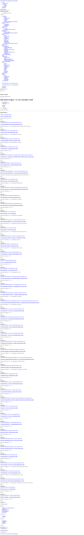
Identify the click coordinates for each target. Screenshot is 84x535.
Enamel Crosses (6, 76)
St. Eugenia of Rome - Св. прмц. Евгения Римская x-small (10, 472)
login (3, 96)
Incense (3, 73)
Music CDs (6, 25)
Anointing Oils (6, 46)
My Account (4, 520)
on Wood (5, 67)
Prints (5, 69)
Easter (3, 34)
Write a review (6, 109)
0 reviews (1, 109)
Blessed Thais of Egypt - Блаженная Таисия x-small (9, 432)
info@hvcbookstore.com (4, 530)
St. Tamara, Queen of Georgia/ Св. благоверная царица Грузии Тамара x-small (13, 278)
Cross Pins (6, 48)
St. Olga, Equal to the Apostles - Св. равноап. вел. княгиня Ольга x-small (12, 237)
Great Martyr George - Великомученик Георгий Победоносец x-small (12, 318)
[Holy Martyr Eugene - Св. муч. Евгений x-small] (10, 84)
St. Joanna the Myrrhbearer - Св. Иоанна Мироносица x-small (11, 424)
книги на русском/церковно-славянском (11, 21)
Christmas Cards (6, 57)
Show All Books (4, 30)
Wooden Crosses (6, 53)
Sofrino (6, 102)
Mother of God (6, 66)
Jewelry (5, 20)
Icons (5, 39)
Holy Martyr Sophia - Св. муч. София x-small (8, 213)
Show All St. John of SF (6, 22)
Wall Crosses (6, 52)
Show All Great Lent (5, 33)
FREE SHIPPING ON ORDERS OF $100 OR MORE (9, 0)
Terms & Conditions (5, 511)
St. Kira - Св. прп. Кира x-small (5, 116)
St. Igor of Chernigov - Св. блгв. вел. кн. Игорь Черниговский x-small (12, 464)
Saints (5, 70)
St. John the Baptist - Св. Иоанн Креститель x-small (9, 148)
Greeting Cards (4, 56)
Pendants (5, 68)
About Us (3, 508)
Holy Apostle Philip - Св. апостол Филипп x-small (8, 270)
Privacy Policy (4, 510)
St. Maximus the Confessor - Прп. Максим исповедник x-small (10, 367)
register (6, 96)
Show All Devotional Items (6, 54)
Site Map (3, 516)
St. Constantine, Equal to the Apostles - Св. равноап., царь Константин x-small (13, 294)
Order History (4, 521)
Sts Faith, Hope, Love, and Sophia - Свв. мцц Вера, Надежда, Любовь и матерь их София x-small (16, 156)
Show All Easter (4, 44)
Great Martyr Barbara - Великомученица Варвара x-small (10, 197)
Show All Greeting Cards (6, 61)
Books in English (7, 36)
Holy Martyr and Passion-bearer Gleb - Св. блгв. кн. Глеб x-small (11, 440)
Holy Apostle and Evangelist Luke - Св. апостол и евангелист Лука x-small (13, 221)
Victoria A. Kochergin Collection (9, 60)
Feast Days (6, 65)
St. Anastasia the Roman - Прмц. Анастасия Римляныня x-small (11, 124)
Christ (5, 64)
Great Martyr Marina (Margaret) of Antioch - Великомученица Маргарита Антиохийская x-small (17, 399)
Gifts (3, 55)
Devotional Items (5, 45)
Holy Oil (5, 18)
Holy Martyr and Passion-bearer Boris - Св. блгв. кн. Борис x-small (11, 448)
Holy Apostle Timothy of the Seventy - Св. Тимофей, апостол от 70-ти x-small (13, 286)
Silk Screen (6, 71)
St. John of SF (4, 16)
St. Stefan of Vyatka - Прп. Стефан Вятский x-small (9, 132)
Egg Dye (5, 37)
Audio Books (6, 24)
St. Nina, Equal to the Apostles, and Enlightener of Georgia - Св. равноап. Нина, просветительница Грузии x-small (19, 302)
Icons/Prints (6, 19)
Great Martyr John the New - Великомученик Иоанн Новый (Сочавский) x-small (14, 189)
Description (4, 86)
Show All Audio (4, 26)
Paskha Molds (6, 40)
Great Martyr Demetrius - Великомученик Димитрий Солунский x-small (12, 351)
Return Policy (4, 512)
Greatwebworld (15, 533)
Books (3, 27)
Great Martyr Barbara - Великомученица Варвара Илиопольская (11, 205)
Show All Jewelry (5, 80)
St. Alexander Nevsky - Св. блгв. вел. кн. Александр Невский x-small (12, 310)
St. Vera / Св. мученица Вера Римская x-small (8, 262)
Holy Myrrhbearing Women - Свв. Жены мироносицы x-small (10, 164)
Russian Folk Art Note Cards (8, 59)
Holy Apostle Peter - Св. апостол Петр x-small (8, 229)
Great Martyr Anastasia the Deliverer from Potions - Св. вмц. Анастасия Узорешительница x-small (17, 359)
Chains (5, 75)
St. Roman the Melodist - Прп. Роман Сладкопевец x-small (10, 140)
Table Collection (6, 42)
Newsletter (4, 523)
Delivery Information (5, 509)
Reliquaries (6, 51)
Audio (5, 17)
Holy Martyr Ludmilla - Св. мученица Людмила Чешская (10, 497)
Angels (5, 63)
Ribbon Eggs (6, 41)
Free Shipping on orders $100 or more (8, 507)
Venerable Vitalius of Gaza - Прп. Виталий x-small (8, 456)
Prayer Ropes (6, 50)
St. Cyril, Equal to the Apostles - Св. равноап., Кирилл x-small (10, 391)
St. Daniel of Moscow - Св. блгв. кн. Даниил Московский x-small (11, 383)
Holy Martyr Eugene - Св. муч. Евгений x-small (10, 83)
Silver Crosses (6, 79)
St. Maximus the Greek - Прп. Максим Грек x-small (9, 375)
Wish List (3, 522)
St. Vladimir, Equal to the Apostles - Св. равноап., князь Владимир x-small (13, 343)
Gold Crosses (6, 77)
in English (5, 28)
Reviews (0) (4, 87)
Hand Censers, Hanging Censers (9, 49)
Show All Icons (4, 72)
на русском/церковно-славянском (9, 29)
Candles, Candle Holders (8, 47)
